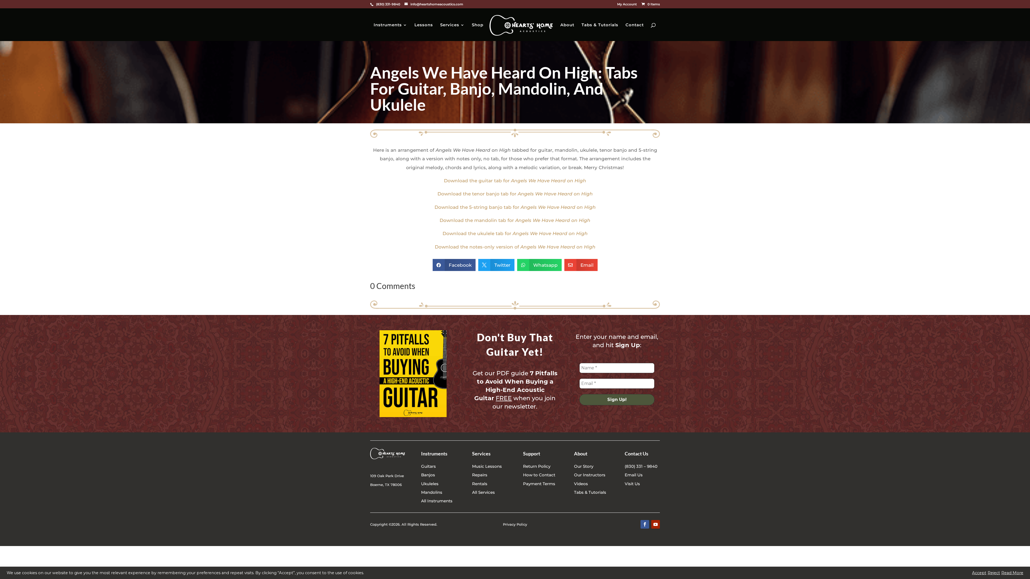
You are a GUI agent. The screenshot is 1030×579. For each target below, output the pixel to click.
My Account (627, 4)
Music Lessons (487, 466)
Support (531, 453)
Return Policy (536, 466)
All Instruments (437, 500)
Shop (477, 25)
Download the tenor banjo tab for (515, 193)
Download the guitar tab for (515, 180)
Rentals (479, 483)
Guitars (428, 466)
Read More (1012, 572)
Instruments (388, 25)
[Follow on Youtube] (655, 524)
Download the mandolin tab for (515, 220)
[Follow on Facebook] (645, 524)
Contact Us (636, 453)
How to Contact (539, 474)
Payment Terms (539, 483)
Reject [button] (994, 572)
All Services (483, 492)
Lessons (423, 25)
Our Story (583, 466)
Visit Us (632, 483)
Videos (581, 483)
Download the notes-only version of (515, 247)
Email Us (634, 474)
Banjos (428, 474)
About (567, 25)
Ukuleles (430, 483)
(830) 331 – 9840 (641, 466)
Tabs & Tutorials (600, 25)
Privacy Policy (515, 524)
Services (449, 25)
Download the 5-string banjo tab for (515, 207)
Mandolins (431, 492)
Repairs (479, 474)
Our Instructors (589, 474)
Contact (635, 25)
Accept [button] (979, 572)
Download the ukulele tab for (515, 233)
